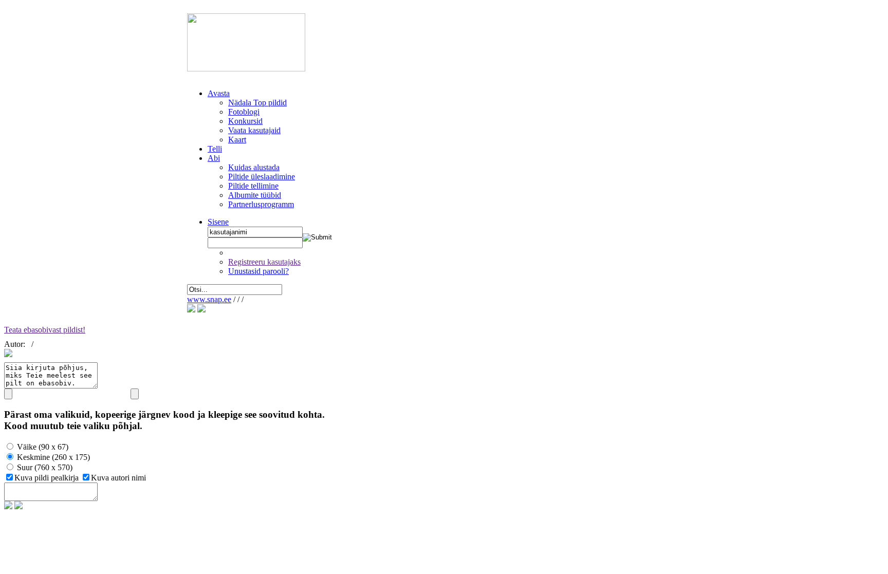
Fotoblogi (244, 111)
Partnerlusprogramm (261, 204)
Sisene (218, 221)
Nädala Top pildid (257, 102)
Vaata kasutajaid (254, 130)
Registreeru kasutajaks (264, 261)
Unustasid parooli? (258, 271)
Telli (215, 148)
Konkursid (245, 121)
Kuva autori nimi (118, 477)
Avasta (219, 93)
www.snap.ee (209, 299)
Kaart (237, 139)
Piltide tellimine (253, 185)
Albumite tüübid (254, 195)
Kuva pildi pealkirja (47, 477)
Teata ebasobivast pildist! (44, 329)
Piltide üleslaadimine (261, 176)
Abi (214, 158)
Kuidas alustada (254, 167)
